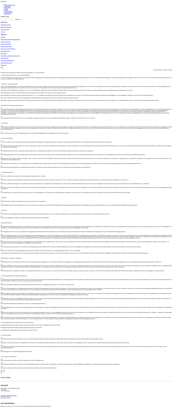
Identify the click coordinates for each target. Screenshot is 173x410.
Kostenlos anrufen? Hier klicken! (9, 395)
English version (4, 58)
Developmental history (6, 46)
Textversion (3, 1)
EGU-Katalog (7, 6)
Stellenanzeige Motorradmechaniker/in (10, 39)
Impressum (3, 65)
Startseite (3, 37)
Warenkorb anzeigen (6, 27)
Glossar (6, 8)
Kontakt (6, 10)
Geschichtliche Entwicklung (7, 60)
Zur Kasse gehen (5, 29)
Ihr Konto (3, 32)
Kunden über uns (8, 12)
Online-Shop (7, 7)
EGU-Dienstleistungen (9, 5)
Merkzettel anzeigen (6, 25)
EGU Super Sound (5, 51)
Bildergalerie (7, 14)
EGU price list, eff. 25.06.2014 (8, 48)
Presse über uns (8, 11)
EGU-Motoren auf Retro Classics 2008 (10, 56)
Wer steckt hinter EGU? (6, 63)
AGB (2, 67)
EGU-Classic (4, 53)
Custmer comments (5, 41)
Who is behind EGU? (6, 44)
